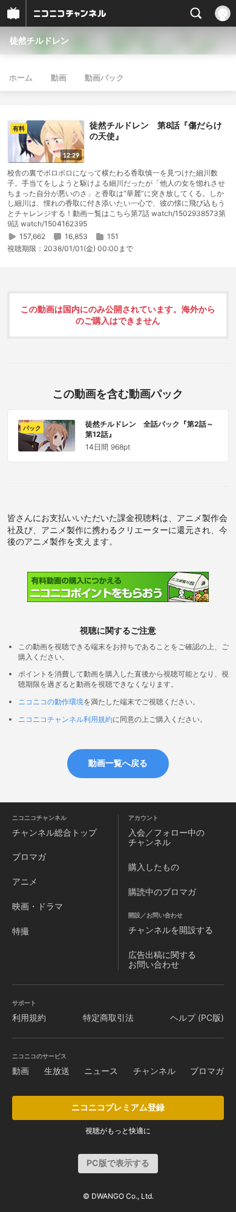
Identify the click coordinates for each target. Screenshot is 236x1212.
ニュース (101, 1071)
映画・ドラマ (37, 906)
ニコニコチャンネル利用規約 (65, 719)
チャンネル (154, 1071)
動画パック (104, 77)
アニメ (25, 881)
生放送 (57, 1071)
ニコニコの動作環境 (51, 701)
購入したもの (153, 867)
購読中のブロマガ (162, 891)
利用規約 (29, 1017)
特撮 (20, 931)
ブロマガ (29, 856)
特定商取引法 (108, 1017)
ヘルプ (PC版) (197, 1017)
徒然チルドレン (39, 40)
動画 (59, 77)
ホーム (21, 77)
